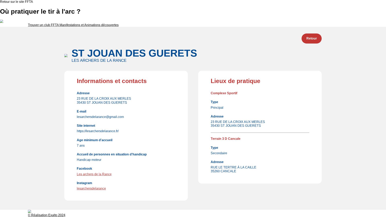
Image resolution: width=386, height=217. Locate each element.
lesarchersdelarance (91, 188)
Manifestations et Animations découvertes (89, 25)
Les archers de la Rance (94, 174)
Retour (311, 38)
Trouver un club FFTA (44, 25)
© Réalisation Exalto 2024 (46, 215)
